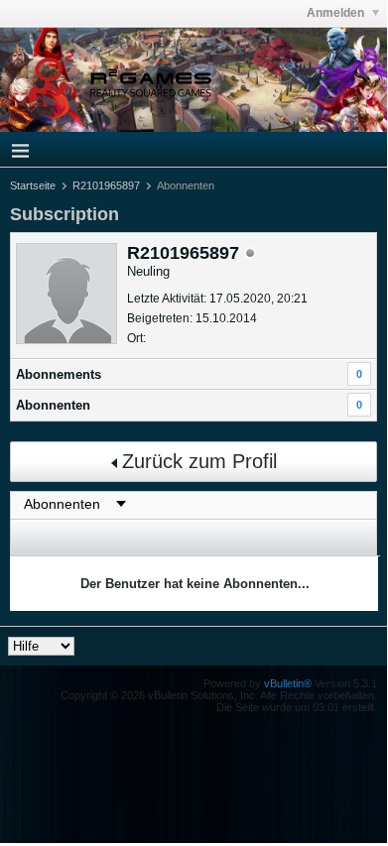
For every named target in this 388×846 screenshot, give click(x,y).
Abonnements (58, 374)
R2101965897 (106, 185)
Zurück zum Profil (199, 461)
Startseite (33, 185)
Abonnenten (53, 405)
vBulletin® (288, 683)
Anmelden (337, 13)
